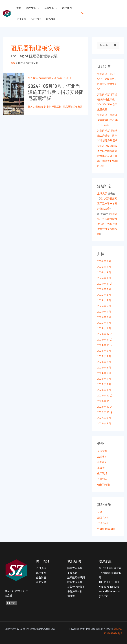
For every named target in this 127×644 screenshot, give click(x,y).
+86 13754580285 (109, 586)
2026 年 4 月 (104, 267)
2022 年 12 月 (104, 412)
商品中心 (31, 8)
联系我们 (51, 19)
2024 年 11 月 (104, 339)
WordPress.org (106, 528)
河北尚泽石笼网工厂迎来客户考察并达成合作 (107, 203)
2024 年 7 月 (104, 362)
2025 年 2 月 (104, 322)
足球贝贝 (102, 193)
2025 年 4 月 (104, 311)
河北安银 (41, 582)
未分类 (101, 467)
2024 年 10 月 (104, 345)
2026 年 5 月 (104, 261)
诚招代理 (36, 19)
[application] (37, 8)
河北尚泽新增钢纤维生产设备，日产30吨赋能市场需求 (107, 135)
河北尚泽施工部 (52, 106)
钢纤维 (71, 596)
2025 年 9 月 (104, 289)
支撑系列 (72, 573)
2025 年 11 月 (104, 283)
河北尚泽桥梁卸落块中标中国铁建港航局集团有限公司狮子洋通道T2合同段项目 (107, 156)
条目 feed (102, 517)
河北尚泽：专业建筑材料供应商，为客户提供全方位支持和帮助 (107, 224)
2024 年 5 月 (104, 373)
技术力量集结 (35, 106)
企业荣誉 (102, 451)
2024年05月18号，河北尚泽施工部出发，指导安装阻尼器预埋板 (56, 92)
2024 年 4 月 (104, 378)
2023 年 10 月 (104, 406)
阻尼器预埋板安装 (73, 106)
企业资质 (21, 19)
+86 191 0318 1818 (109, 582)
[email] (121, 13)
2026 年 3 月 (104, 272)
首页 (18, 8)
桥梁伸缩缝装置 (76, 586)
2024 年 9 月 (104, 350)
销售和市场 (45, 78)
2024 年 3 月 (104, 384)
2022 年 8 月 (104, 418)
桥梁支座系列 (74, 582)
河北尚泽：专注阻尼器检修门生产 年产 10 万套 (107, 120)
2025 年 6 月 (104, 306)
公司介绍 (41, 568)
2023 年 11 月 (104, 401)
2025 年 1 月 (104, 328)
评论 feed (102, 523)
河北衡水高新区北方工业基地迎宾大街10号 (110, 572)
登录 (99, 512)
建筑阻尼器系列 (76, 577)
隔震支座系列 (74, 568)
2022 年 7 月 (104, 423)
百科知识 (102, 479)
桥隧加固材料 (74, 591)
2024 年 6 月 (104, 367)
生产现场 (33, 78)
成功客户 (102, 456)
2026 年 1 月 (104, 278)
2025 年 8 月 (104, 295)
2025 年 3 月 (104, 317)
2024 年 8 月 (104, 356)
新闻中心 (49, 8)
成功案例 (67, 8)
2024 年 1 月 (104, 390)
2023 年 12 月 (104, 395)
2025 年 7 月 (104, 300)
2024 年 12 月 (104, 334)
